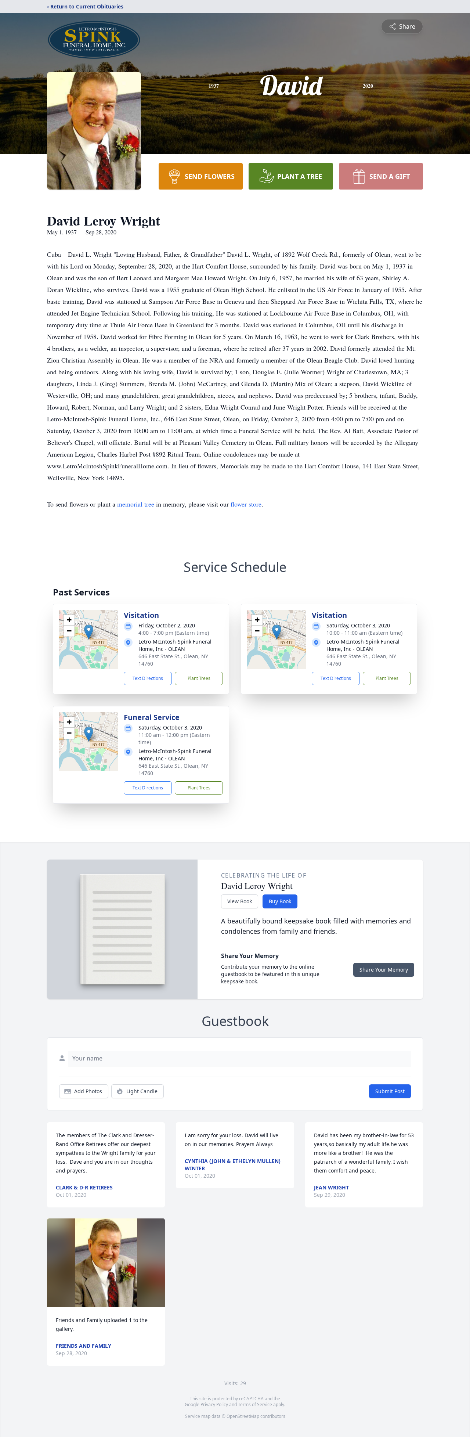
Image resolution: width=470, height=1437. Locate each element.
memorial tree (135, 504)
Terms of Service (255, 1404)
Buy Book (280, 901)
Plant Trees (199, 678)
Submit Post (390, 1091)
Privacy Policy (214, 1404)
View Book (239, 901)
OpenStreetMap (243, 1416)
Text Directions (148, 678)
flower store (246, 504)
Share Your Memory (383, 969)
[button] (88, 632)
